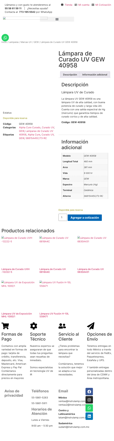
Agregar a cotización (85, 217)
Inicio (4, 42)
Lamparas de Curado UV (39, 130)
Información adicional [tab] (94, 74)
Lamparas (14, 42)
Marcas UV (26, 42)
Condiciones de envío (15, 412)
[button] (57, 19)
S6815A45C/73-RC (36, 138)
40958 (22, 134)
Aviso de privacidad (14, 408)
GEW (36, 42)
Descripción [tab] (70, 74)
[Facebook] (89, 391)
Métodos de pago (13, 415)
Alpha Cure (34, 134)
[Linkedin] (89, 416)
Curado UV (48, 127)
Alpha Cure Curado (30, 127)
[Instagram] (89, 399)
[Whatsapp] (5, 37)
